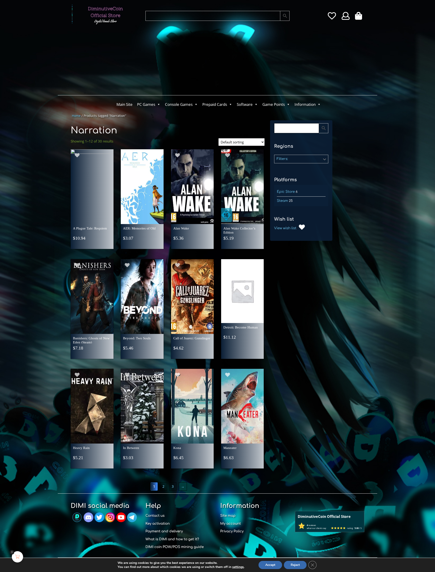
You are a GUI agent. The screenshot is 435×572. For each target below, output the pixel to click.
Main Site (124, 104)
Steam (282, 201)
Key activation (157, 524)
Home (76, 115)
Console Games (179, 104)
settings (238, 567)
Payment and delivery (164, 531)
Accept (270, 565)
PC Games (146, 104)
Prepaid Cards (214, 104)
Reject (295, 565)
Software (245, 104)
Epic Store (286, 192)
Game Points (273, 104)
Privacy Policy (232, 531)
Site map (228, 516)
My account (230, 524)
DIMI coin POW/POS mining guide (174, 547)
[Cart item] (359, 17)
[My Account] (346, 17)
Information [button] (305, 104)
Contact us (154, 516)
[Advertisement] (199, 61)
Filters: (282, 159)
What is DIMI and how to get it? (172, 539)
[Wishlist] (331, 17)
